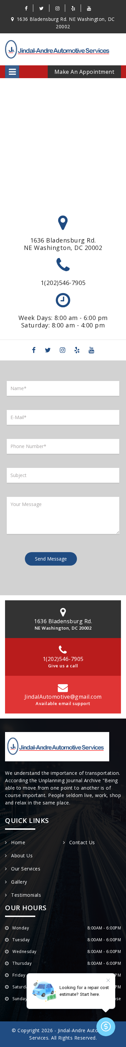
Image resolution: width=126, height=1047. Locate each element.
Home (17, 842)
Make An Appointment (84, 71)
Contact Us (81, 842)
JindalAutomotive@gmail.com (63, 696)
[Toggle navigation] (12, 71)
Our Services (25, 868)
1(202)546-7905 (63, 283)
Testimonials (25, 895)
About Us (21, 855)
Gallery (18, 882)
